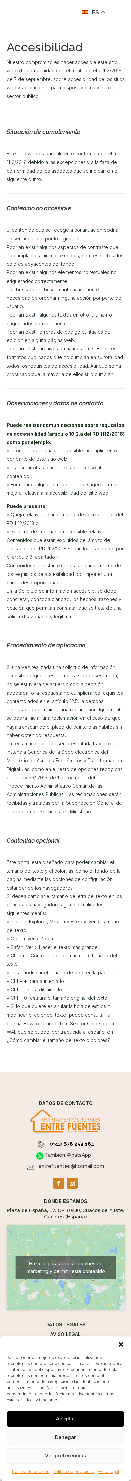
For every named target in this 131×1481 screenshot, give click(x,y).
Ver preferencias (65, 1455)
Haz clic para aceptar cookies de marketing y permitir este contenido (66, 1267)
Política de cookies (30, 1471)
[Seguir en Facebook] (58, 1183)
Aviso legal (108, 1471)
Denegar (65, 1437)
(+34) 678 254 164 (72, 1144)
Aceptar (65, 1418)
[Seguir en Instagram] (72, 1183)
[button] (121, 1344)
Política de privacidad (73, 1471)
